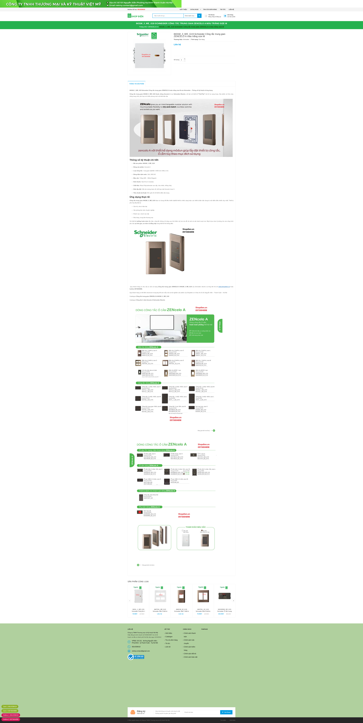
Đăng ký (218, 16)
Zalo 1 (10, 706)
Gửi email (227, 712)
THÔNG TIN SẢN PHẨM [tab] (136, 84)
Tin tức (223, 9)
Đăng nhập (211, 16)
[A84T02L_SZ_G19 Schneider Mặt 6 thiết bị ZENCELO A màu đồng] (203, 595)
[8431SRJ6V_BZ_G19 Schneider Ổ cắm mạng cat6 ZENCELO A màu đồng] (224, 595)
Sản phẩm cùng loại (138, 581)
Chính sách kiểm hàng (189, 648)
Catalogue (194, 9)
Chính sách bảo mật (190, 657)
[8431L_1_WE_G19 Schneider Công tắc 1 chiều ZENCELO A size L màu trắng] (138, 595)
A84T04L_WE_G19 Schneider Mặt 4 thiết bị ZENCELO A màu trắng (160, 611)
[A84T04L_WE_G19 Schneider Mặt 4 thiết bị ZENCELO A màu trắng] (160, 595)
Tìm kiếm (223, 720)
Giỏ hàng (230, 15)
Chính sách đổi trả (190, 653)
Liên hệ (231, 9)
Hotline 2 (10, 719)
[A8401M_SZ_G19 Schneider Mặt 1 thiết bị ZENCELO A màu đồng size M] (181, 595)
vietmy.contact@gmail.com (141, 651)
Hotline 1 (10, 715)
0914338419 (141, 9)
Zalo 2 (10, 711)
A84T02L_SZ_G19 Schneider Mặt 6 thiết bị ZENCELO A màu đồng (203, 611)
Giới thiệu (183, 9)
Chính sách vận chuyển (189, 641)
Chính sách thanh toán (190, 634)
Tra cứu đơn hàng (210, 9)
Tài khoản (211, 15)
